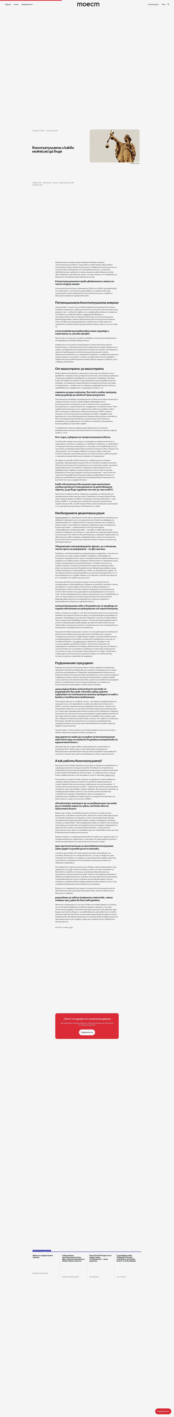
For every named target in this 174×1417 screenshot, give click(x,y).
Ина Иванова (94, 1277)
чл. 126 (73, 613)
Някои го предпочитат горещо (43, 1256)
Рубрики (8, 4)
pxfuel (71, 927)
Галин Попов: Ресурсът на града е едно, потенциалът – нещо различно (100, 1258)
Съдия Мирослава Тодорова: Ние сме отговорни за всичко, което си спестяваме (126, 1258)
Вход (163, 4)
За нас (16, 4)
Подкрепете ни (87, 1032)
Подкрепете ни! (27, 4)
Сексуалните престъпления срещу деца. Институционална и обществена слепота (73, 1258)
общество (38, 183)
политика (47, 183)
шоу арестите (79, 641)
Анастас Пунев (52, 131)
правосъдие (38, 185)
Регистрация (153, 4)
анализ (55, 183)
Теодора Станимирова (70, 1277)
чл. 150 (69, 869)
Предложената (61, 518)
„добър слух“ (110, 775)
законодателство (67, 183)
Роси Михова (121, 1277)
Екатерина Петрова (40, 1273)
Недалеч (87, 314)
